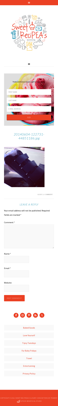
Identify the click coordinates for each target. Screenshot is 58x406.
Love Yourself (29, 335)
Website (8, 282)
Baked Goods (29, 327)
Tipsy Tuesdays (29, 343)
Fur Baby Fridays (29, 350)
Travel (29, 358)
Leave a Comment (45, 194)
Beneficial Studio (34, 401)
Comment (9, 222)
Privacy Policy (29, 373)
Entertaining (29, 366)
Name (7, 253)
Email (7, 268)
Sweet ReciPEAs (29, 33)
